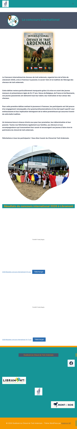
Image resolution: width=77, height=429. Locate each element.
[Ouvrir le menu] (73, 3)
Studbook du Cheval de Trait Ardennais (38, 355)
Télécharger (38, 272)
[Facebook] (71, 363)
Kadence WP (66, 423)
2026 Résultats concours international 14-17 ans (16, 339)
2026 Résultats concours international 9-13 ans (16, 272)
